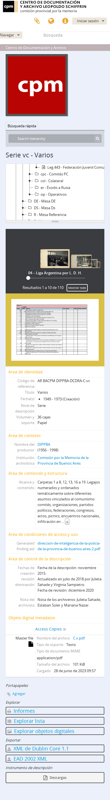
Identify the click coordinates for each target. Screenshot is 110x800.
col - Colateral (52, 180)
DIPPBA (44, 444)
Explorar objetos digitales (43, 731)
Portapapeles (37, 21)
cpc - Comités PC (54, 174)
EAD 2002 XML (29, 758)
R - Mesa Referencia (50, 214)
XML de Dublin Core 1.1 (40, 748)
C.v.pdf (79, 638)
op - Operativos (54, 194)
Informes (23, 710)
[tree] (55, 192)
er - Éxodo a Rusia (55, 187)
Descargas (58, 777)
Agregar (18, 693)
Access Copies (48, 629)
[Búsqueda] (97, 138)
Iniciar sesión (88, 20)
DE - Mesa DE (45, 201)
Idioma (51, 21)
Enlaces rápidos (65, 21)
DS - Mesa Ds (44, 207)
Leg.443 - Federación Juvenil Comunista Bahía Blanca (78, 167)
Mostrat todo (77, 288)
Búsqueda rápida (22, 125)
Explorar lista (28, 720)
